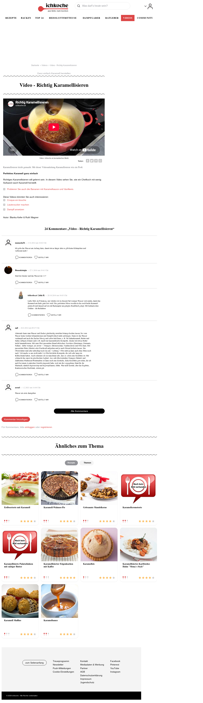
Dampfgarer (91, 18)
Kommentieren (25, 257)
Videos (127, 18)
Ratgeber (112, 18)
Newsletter (58, 664)
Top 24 (39, 18)
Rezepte (11, 18)
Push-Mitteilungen (62, 668)
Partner (84, 668)
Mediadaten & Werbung (92, 664)
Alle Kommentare (79, 411)
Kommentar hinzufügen (16, 419)
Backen (26, 18)
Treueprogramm (61, 661)
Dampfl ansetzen (15, 209)
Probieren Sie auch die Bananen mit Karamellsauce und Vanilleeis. (40, 189)
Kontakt (84, 661)
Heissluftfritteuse (63, 18)
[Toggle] (148, 6)
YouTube (114, 668)
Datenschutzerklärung (91, 675)
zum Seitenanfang (34, 662)
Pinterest (114, 664)
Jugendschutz (87, 682)
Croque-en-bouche (16, 200)
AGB (82, 671)
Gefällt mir (43, 257)
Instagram (115, 671)
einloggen (30, 427)
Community (145, 18)
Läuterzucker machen (18, 204)
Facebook (115, 661)
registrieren (46, 427)
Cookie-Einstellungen (63, 672)
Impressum (86, 679)
